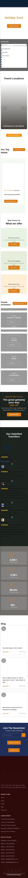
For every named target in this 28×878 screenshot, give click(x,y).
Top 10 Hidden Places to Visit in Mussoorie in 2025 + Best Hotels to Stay (13, 680)
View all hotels (18, 149)
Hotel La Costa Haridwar (8, 822)
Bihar (14, 358)
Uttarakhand (10, 190)
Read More (14, 244)
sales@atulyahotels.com (12, 862)
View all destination (19, 303)
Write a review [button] (5, 461)
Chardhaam (14, 375)
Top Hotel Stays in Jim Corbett (12, 648)
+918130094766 (9, 850)
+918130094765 (9, 856)
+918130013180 (9, 853)
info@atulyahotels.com (12, 859)
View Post (5, 651)
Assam (14, 340)
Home (2, 798)
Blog (2, 807)
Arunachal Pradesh (14, 328)
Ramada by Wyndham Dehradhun (10, 828)
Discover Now (14, 414)
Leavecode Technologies (14, 874)
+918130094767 (9, 847)
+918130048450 (11, 840)
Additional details (10, 201)
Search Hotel (5, 41)
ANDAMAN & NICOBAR (13, 126)
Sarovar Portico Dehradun (8, 831)
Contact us (14, 750)
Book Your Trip (14, 742)
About (2, 801)
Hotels (3, 804)
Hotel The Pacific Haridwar (8, 825)
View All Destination (14, 135)
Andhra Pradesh (14, 318)
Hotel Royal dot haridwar (12, 194)
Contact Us (4, 810)
